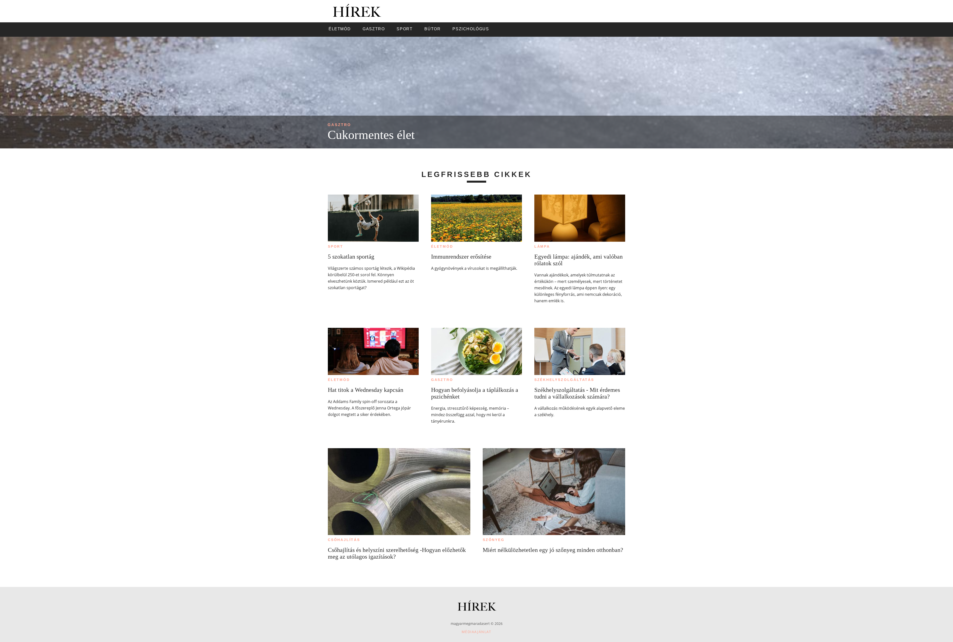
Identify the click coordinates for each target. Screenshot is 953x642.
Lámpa (542, 246)
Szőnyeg (494, 540)
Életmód (442, 246)
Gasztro (339, 125)
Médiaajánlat (476, 631)
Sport (335, 246)
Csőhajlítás (344, 540)
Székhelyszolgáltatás (564, 380)
